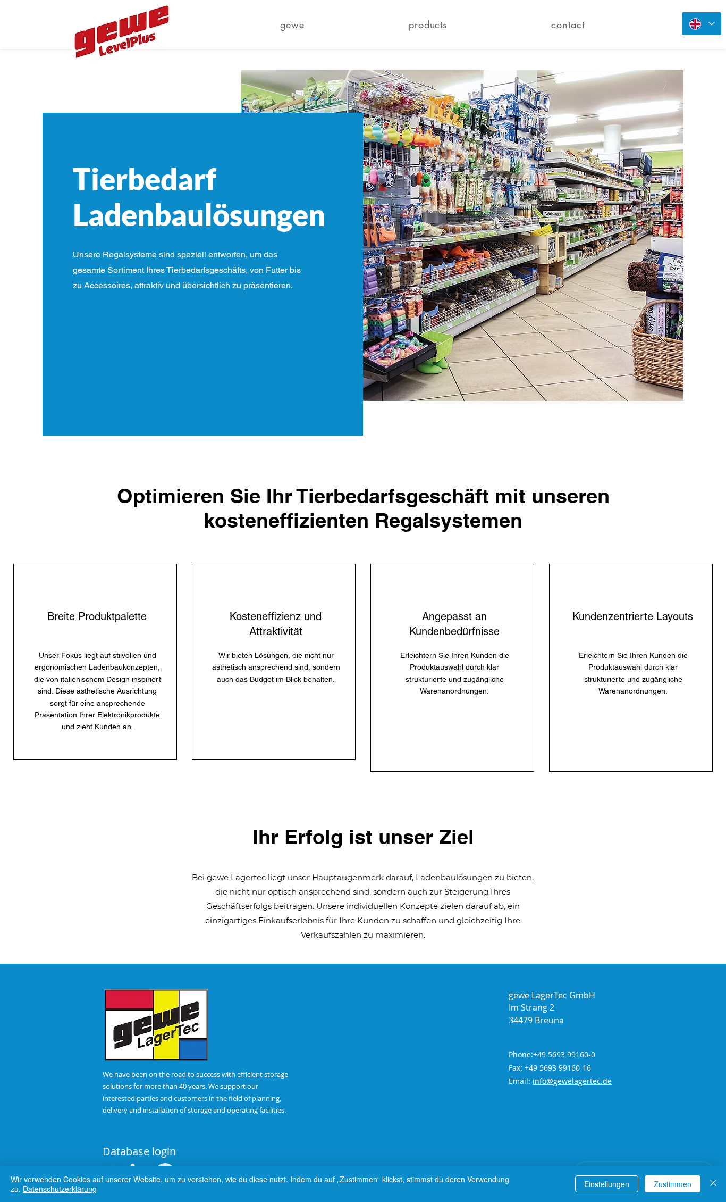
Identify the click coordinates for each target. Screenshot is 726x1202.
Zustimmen (672, 1184)
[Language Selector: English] (701, 23)
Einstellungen (606, 1184)
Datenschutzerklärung (60, 1188)
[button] (428, 24)
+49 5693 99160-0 (564, 1054)
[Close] (713, 1183)
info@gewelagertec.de (572, 1081)
